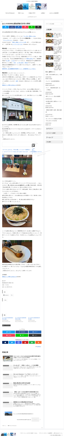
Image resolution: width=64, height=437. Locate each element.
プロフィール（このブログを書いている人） (29, 433)
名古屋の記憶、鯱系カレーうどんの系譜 (54, 102)
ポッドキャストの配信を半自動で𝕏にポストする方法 (54, 119)
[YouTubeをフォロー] (25, 342)
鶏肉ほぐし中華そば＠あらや (9, 85)
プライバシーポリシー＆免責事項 (45, 433)
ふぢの (13, 60)
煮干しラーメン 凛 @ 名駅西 (53, 96)
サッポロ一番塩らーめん (30, 36)
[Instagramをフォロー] (19, 342)
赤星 (17, 81)
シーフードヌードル (17, 44)
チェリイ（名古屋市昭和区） (53, 81)
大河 (14, 62)
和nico (26, 62)
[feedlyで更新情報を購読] (32, 342)
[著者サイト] (5, 342)
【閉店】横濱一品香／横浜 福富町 (54, 111)
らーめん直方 (20, 62)
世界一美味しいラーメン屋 (19, 42)
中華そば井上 (29, 58)
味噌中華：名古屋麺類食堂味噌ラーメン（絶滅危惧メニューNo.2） (19, 68)
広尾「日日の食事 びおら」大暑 (54, 74)
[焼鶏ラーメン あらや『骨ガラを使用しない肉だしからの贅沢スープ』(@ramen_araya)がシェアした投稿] (34, 153)
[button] (61, 24)
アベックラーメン (7, 40)
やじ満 (7, 60)
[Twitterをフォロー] (12, 342)
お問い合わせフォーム (58, 433)
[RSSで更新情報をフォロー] (38, 342)
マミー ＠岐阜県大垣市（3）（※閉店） (53, 88)
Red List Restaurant (6, 325)
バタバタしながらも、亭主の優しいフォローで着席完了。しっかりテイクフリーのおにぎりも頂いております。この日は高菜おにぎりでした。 (22, 151)
